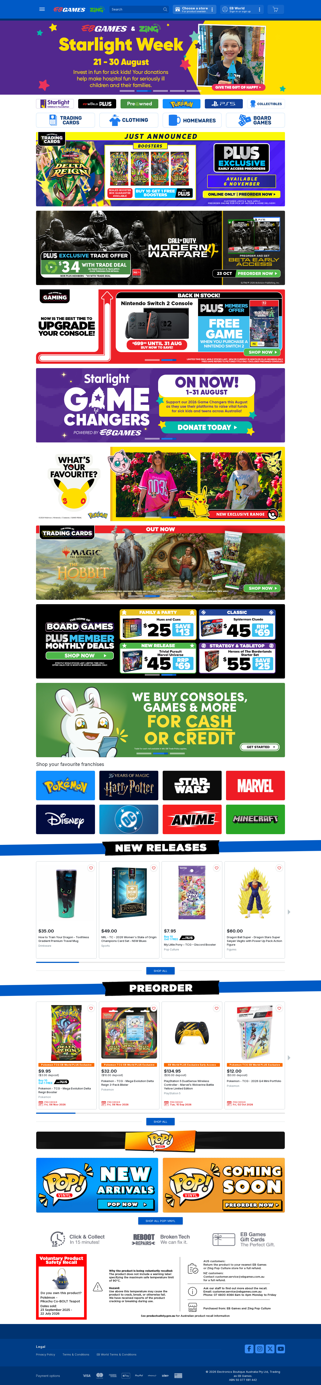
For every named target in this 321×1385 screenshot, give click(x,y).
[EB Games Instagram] (259, 1349)
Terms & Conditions (75, 1354)
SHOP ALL (160, 971)
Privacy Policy (45, 1354)
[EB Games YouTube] (280, 1349)
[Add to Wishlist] (91, 868)
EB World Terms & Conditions (116, 1354)
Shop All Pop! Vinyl (160, 1221)
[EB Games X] (270, 1349)
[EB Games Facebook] (249, 1349)
